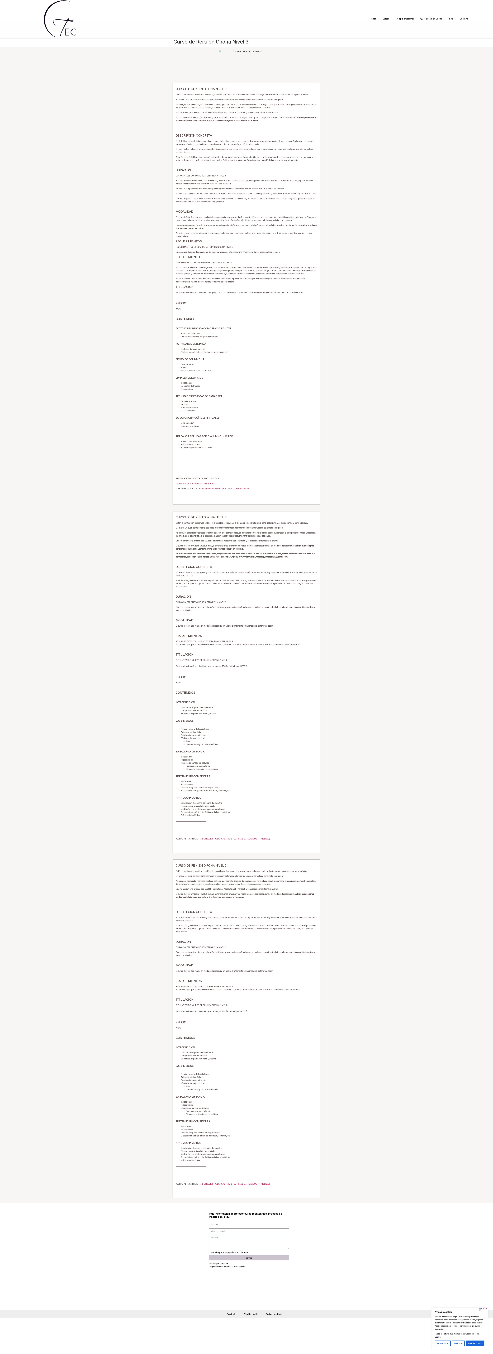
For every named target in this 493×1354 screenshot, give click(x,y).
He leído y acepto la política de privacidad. (229, 1252)
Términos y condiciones (274, 1314)
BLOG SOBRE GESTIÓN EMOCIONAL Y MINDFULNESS (224, 488)
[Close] (483, 1309)
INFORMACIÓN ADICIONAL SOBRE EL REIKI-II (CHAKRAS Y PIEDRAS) (234, 839)
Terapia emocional (405, 18)
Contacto (464, 18)
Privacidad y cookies (251, 1314)
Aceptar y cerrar (475, 1343)
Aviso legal (231, 1314)
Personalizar (442, 1343)
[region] (459, 1328)
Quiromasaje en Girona (431, 18)
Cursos (386, 18)
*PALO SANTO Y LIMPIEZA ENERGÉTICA (195, 483)
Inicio (373, 18)
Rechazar (458, 1343)
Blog (451, 18)
